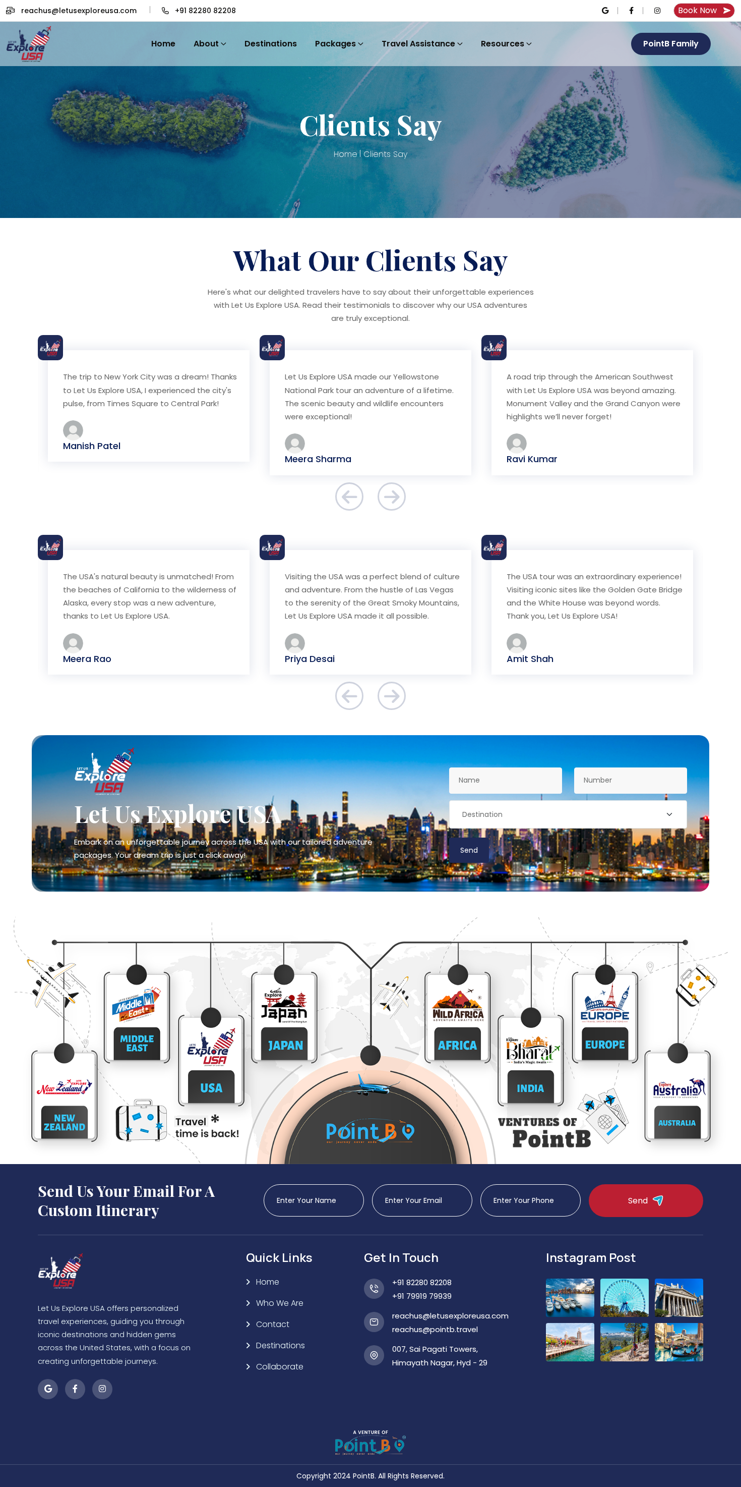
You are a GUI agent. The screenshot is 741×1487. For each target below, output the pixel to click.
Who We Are (279, 1303)
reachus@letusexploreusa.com (79, 11)
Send (469, 850)
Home (163, 43)
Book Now (697, 10)
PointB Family (671, 43)
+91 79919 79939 (422, 1296)
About (206, 43)
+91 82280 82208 (422, 1282)
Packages (335, 43)
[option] (149, 412)
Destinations (270, 43)
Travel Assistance (418, 43)
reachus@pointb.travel (435, 1329)
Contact (272, 1324)
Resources (502, 43)
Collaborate (279, 1366)
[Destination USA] (568, 814)
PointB (364, 1476)
